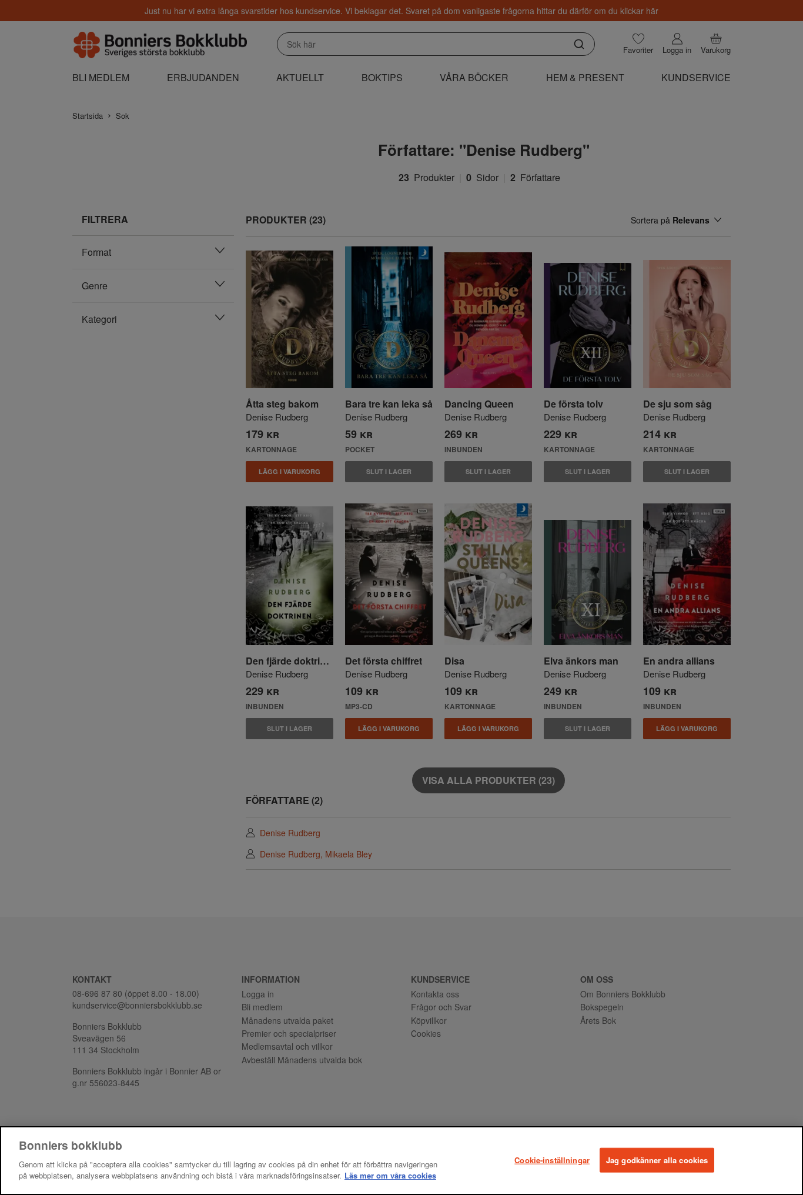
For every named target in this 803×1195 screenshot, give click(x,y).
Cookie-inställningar (552, 1159)
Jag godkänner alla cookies (657, 1159)
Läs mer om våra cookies (390, 1175)
